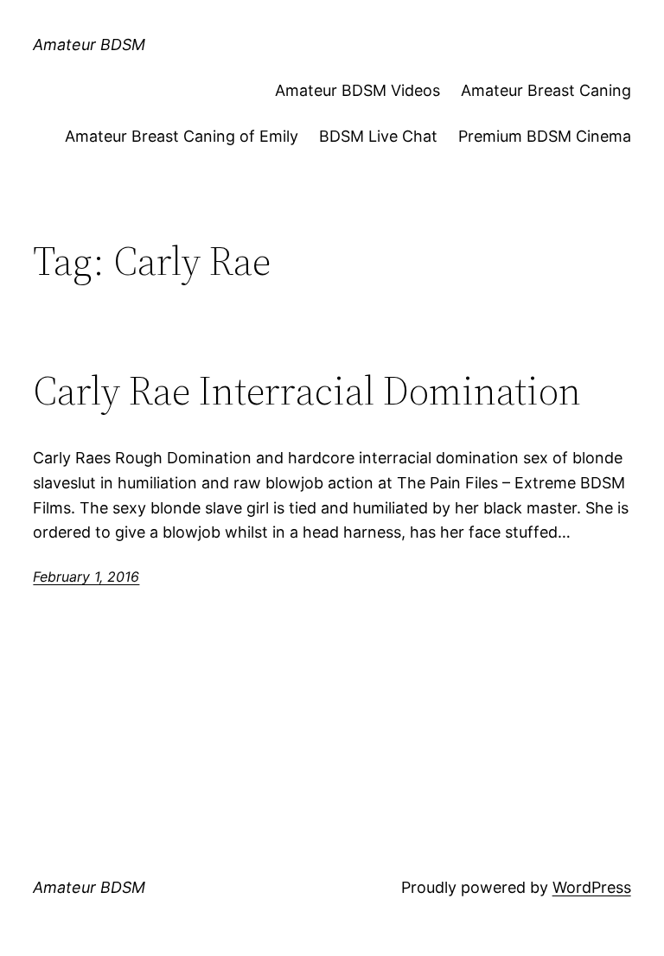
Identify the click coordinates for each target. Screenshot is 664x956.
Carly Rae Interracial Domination (307, 390)
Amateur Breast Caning (546, 90)
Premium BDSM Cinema (544, 136)
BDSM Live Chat (378, 136)
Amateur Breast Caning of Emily (181, 136)
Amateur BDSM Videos (357, 90)
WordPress (591, 887)
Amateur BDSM (89, 44)
